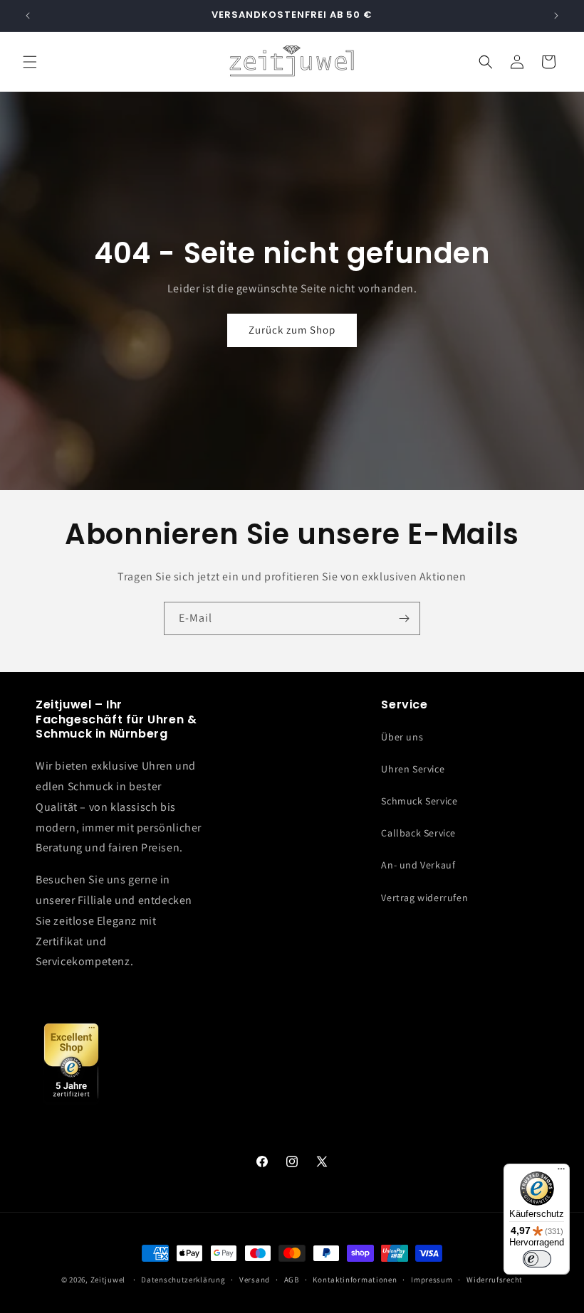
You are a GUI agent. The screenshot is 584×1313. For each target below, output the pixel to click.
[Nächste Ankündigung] (556, 15)
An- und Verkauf (418, 865)
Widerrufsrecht (494, 1280)
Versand (254, 1280)
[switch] (537, 1258)
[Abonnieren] (403, 618)
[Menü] (561, 1172)
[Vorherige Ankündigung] (27, 15)
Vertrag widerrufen (424, 897)
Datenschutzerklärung (183, 1280)
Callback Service (418, 832)
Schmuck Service (419, 800)
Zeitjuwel (107, 1280)
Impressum (431, 1280)
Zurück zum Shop (292, 329)
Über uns (402, 736)
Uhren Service (412, 768)
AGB (291, 1280)
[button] (30, 62)
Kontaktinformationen (355, 1280)
